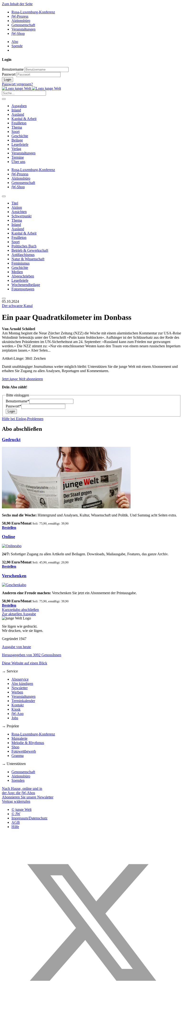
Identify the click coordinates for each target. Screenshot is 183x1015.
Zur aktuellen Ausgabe (19, 614)
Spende (17, 46)
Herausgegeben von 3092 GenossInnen (31, 655)
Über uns (18, 162)
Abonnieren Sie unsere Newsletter (27, 797)
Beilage (17, 140)
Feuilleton (18, 123)
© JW (15, 814)
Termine (17, 157)
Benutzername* (17, 401)
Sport (15, 132)
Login (7, 79)
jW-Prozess (19, 16)
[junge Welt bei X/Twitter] (91, 1011)
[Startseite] (31, 88)
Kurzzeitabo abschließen (20, 610)
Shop (15, 747)
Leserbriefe (19, 144)
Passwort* (13, 406)
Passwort (8, 74)
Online (8, 536)
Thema (16, 127)
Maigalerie (19, 738)
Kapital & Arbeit (23, 119)
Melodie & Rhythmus (27, 743)
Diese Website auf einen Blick (24, 663)
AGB (15, 822)
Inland (16, 110)
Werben (17, 692)
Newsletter (19, 688)
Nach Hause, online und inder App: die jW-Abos (22, 790)
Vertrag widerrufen (16, 801)
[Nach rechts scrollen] (4, 298)
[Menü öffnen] (4, 99)
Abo (14, 42)
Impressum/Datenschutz (29, 818)
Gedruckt (11, 439)
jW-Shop (18, 33)
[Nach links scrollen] (4, 196)
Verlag (16, 149)
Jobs (14, 718)
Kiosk (15, 709)
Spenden (18, 780)
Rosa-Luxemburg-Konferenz (33, 12)
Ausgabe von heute (16, 647)
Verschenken (14, 575)
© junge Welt (21, 809)
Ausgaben (19, 106)
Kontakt (17, 705)
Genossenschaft (23, 25)
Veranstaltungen (23, 29)
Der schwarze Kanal (17, 306)
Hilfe (15, 827)
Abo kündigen (22, 684)
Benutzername (13, 69)
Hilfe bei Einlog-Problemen (22, 419)
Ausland (17, 114)
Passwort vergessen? (17, 84)
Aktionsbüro (20, 21)
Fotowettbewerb (23, 751)
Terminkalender (23, 701)
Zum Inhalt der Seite (17, 4)
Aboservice (20, 679)
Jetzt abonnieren (22, 379)
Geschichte (19, 136)
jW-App (17, 714)
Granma (17, 756)
